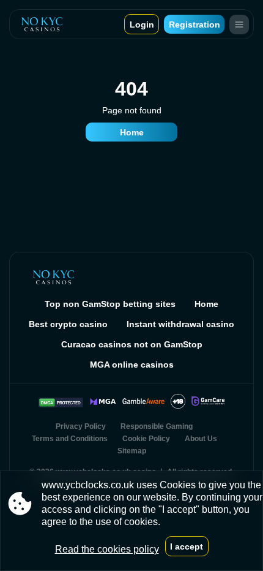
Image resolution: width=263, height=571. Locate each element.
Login (142, 24)
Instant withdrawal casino (180, 324)
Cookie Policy (146, 438)
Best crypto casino (68, 324)
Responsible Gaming (156, 426)
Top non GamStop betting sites (110, 304)
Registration (194, 24)
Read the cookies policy (107, 549)
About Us (201, 438)
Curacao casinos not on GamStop (131, 344)
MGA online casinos (132, 364)
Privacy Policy (81, 426)
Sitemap (131, 451)
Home (132, 132)
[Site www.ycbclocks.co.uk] (42, 24)
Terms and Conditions (70, 438)
